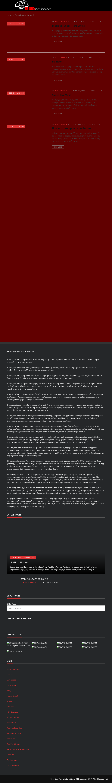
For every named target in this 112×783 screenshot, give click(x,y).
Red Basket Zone (14, 733)
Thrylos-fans (12, 760)
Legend (11, 24)
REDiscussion (61, 22)
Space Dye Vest (61, 95)
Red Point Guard (13, 744)
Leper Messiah (19, 562)
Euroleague (11, 685)
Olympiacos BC (16, 557)
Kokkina (10, 701)
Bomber (57, 61)
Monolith (10, 706)
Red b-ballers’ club (14, 728)
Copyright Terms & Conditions (62, 779)
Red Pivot (11, 738)
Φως (9, 690)
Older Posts (12, 604)
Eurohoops (11, 680)
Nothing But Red (13, 717)
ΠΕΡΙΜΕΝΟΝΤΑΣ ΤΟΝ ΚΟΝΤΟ (34, 579)
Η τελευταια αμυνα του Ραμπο (71, 128)
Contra (9, 674)
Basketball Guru (13, 669)
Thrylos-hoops (13, 765)
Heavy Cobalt (12, 696)
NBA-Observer (13, 712)
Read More (58, 42)
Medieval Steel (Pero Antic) (68, 25)
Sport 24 (10, 754)
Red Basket (11, 722)
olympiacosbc (29, 557)
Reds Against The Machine (18, 749)
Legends (20, 24)
